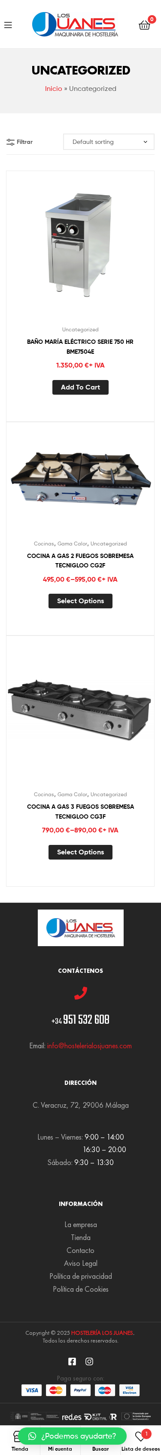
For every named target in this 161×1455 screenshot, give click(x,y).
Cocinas (44, 543)
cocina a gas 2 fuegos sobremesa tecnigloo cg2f (80, 561)
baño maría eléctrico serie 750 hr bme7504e (80, 346)
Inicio (53, 88)
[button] (72, 1436)
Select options (80, 600)
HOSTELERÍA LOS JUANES (102, 1333)
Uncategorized (80, 329)
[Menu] (8, 24)
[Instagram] (89, 1361)
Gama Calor (72, 543)
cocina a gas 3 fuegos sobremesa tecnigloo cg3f (80, 811)
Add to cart (80, 387)
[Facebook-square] (72, 1361)
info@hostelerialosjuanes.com (89, 1045)
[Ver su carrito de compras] (144, 24)
